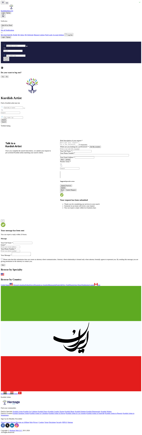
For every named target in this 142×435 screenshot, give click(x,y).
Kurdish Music (69, 411)
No (7, 76)
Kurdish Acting (18, 411)
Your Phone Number (67, 153)
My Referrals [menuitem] (29, 35)
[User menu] (1, 32)
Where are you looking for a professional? (74, 147)
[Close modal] (2, 221)
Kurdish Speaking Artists (21, 413)
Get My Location (95, 147)
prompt (68, 159)
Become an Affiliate (22, 422)
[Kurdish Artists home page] (11, 9)
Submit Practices (66, 185)
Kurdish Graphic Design (56, 411)
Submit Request (71, 190)
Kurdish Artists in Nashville (95, 413)
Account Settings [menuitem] (58, 35)
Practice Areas (65, 161)
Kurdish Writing (106, 411)
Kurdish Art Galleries (30, 411)
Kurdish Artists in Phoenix (113, 413)
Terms (46, 422)
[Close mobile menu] (7, 3)
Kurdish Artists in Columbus (38, 413)
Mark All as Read (7, 25)
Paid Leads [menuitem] (48, 35)
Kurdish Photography (93, 411)
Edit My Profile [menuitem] (12, 35)
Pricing (13, 422)
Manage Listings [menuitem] (39, 35)
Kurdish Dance (43, 411)
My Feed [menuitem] (4, 35)
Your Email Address (67, 157)
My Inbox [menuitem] (21, 35)
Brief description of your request (71, 140)
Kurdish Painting (80, 411)
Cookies (41, 422)
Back (62, 190)
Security (59, 422)
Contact (7, 422)
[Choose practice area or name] (27, 46)
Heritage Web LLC (16, 430)
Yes (3, 76)
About (3, 422)
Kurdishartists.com (7, 11)
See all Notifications (7, 30)
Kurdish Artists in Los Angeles (76, 413)
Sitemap (70, 422)
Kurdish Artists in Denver (57, 413)
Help (31, 422)
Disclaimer (52, 422)
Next (62, 159)
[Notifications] (3, 16)
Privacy (35, 422)
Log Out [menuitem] (69, 35)
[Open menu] (3, 2)
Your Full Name (66, 151)
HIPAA (64, 422)
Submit (63, 188)
